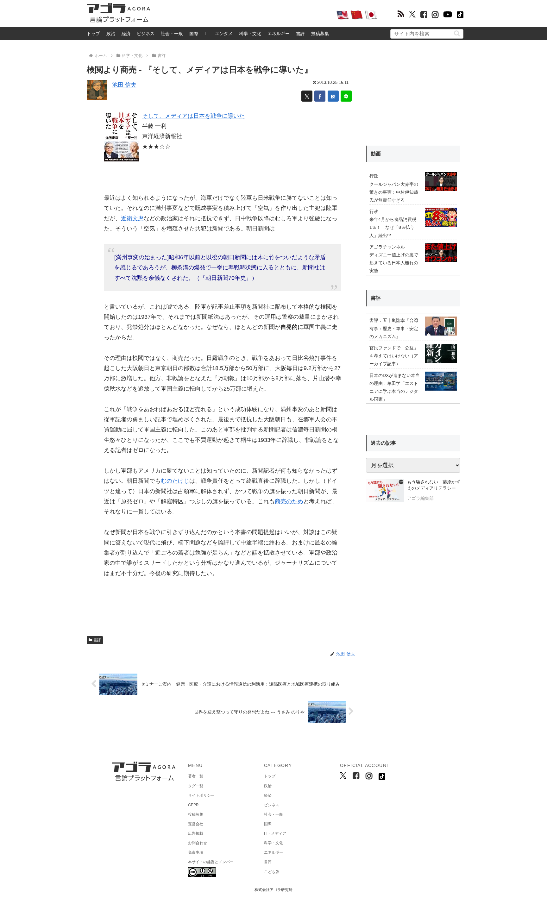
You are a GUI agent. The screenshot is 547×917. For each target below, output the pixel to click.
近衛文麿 (132, 218)
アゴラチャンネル (387, 246)
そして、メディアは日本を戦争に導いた (193, 116)
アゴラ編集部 (420, 498)
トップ (93, 33)
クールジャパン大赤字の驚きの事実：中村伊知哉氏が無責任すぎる (393, 192)
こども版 (271, 872)
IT (206, 33)
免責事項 (195, 852)
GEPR (193, 805)
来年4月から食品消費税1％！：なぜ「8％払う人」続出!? (392, 227)
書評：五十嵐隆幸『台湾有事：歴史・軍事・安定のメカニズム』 (393, 328)
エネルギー (278, 33)
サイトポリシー (201, 795)
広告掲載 (195, 833)
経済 (126, 33)
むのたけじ (175, 481)
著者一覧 (195, 776)
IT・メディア (275, 833)
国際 (193, 33)
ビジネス (145, 33)
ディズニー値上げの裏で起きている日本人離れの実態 (393, 262)
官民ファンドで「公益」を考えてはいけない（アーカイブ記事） (393, 355)
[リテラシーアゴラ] (385, 491)
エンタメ (224, 33)
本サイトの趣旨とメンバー (211, 862)
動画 (376, 153)
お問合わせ (197, 843)
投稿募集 (320, 33)
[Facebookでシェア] (319, 96)
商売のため (289, 501)
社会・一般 (172, 33)
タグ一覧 (195, 786)
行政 (373, 176)
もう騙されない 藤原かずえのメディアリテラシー (433, 485)
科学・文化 (250, 33)
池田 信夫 (124, 85)
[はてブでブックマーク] (333, 96)
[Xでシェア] (306, 96)
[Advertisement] (243, 14)
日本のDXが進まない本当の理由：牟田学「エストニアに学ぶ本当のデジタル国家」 (394, 387)
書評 (300, 33)
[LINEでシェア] (346, 96)
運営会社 (195, 824)
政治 (110, 33)
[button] (456, 33)
